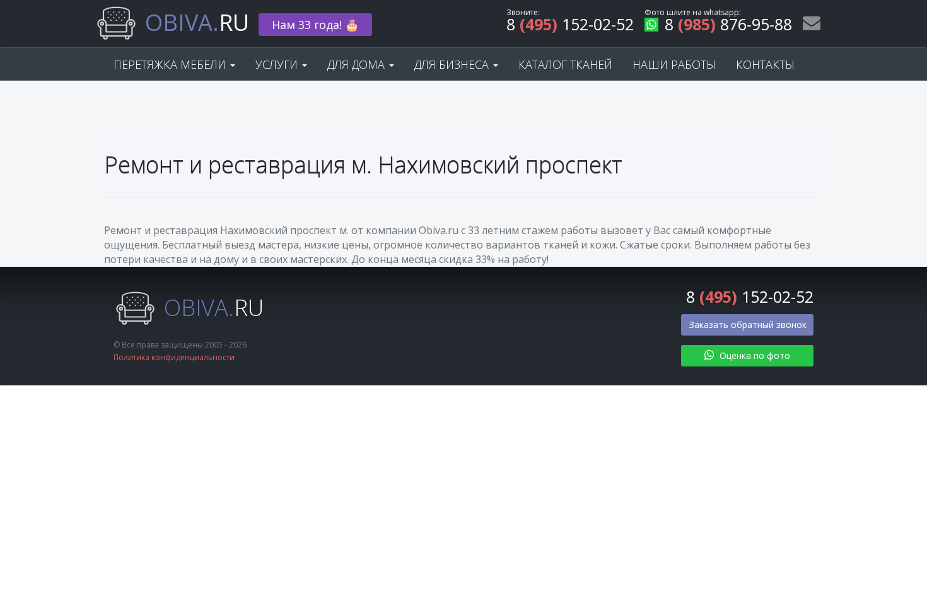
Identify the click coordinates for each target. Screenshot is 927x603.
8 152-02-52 (570, 26)
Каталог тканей (565, 64)
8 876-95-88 (728, 26)
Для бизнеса (453, 64)
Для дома (357, 64)
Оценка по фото (753, 355)
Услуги (278, 64)
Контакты (765, 64)
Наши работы (674, 64)
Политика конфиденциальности (174, 357)
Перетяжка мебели (171, 64)
